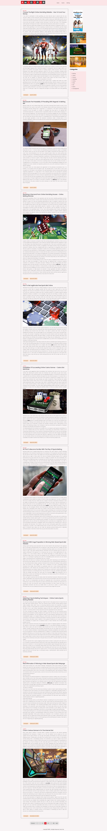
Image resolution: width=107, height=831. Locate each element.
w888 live (58, 264)
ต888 (52, 344)
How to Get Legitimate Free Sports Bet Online (38, 285)
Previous (33, 823)
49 (48, 823)
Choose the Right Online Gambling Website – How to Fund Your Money (44, 13)
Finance (74, 77)
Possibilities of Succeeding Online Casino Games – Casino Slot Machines (43, 368)
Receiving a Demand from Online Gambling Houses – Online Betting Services (43, 195)
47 (42, 823)
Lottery (74, 81)
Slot (73, 84)
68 (53, 823)
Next (57, 823)
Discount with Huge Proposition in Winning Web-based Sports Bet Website (44, 543)
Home (58, 2)
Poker (74, 82)
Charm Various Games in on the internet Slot (38, 730)
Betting (68, 2)
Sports (74, 86)
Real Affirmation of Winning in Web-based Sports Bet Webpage (44, 663)
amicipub (26, 94)
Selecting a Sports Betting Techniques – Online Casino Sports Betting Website (43, 599)
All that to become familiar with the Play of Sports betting (42, 449)
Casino (63, 2)
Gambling (75, 79)
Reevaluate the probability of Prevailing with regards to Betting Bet (44, 102)
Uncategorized (76, 88)
